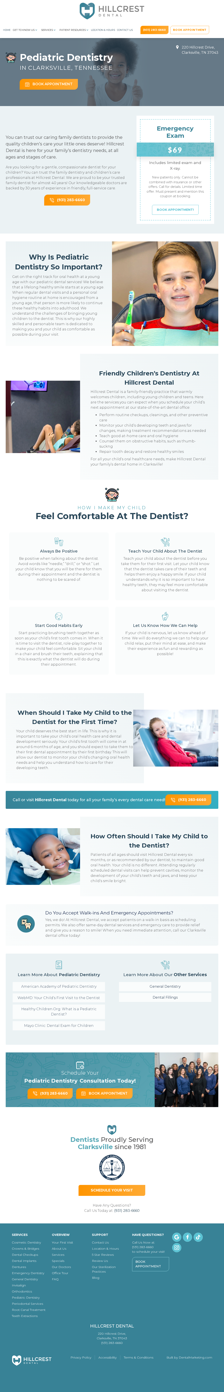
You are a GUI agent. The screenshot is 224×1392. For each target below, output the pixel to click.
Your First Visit (62, 1242)
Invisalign (19, 1285)
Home (6, 29)
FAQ (55, 1279)
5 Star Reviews (103, 1255)
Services (58, 1255)
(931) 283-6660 (127, 1211)
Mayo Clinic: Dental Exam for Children (59, 1026)
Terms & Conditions (138, 1357)
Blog (95, 1278)
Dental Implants (24, 1261)
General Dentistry (165, 986)
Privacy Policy (80, 1357)
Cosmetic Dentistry (26, 1242)
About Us (59, 1249)
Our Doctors (61, 1267)
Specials (58, 1261)
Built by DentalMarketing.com (189, 1357)
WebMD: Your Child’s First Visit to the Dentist (59, 998)
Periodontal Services (27, 1304)
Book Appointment (148, 1264)
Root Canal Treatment (29, 1310)
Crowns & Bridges (25, 1249)
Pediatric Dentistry (26, 1298)
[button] (26, 30)
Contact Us (125, 29)
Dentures (19, 1267)
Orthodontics (22, 1291)
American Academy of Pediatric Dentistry (58, 986)
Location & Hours (103, 29)
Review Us (100, 1261)
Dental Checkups (25, 1255)
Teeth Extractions (25, 1316)
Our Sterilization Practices (104, 1269)
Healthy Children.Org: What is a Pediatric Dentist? (58, 1011)
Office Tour (60, 1273)
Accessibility (107, 1357)
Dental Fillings (165, 997)
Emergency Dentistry (28, 1273)
